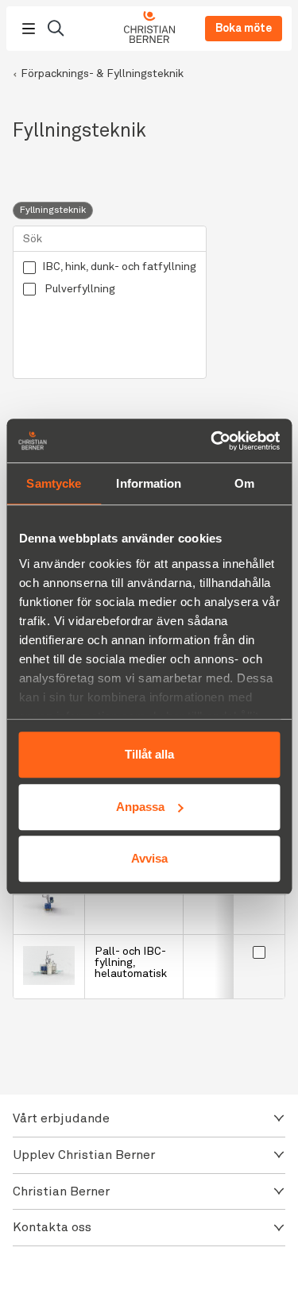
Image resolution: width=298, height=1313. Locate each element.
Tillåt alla (149, 754)
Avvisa (149, 858)
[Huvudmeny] (28, 28)
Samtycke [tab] (53, 483)
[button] (149, 1119)
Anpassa (140, 806)
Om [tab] (244, 483)
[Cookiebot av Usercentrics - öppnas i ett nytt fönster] (212, 441)
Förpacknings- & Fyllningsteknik (102, 73)
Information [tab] (148, 483)
